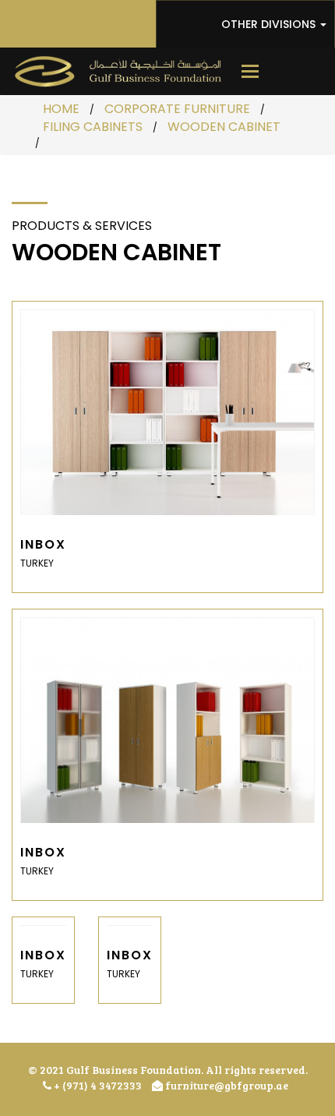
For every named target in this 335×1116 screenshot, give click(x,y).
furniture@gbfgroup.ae (225, 1085)
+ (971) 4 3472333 (96, 1085)
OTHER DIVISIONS (270, 24)
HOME (61, 109)
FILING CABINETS (93, 127)
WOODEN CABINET (224, 127)
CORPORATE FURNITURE (177, 109)
